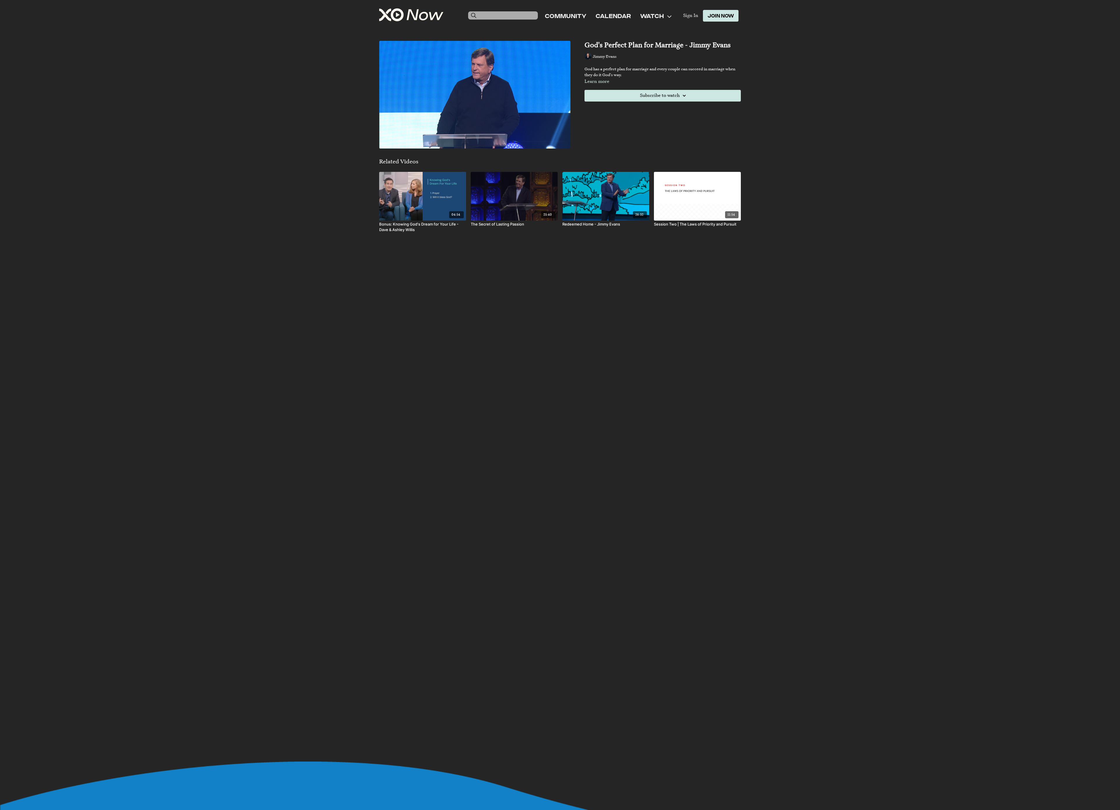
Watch (652, 15)
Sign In (690, 15)
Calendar (613, 15)
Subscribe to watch (660, 95)
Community (565, 15)
